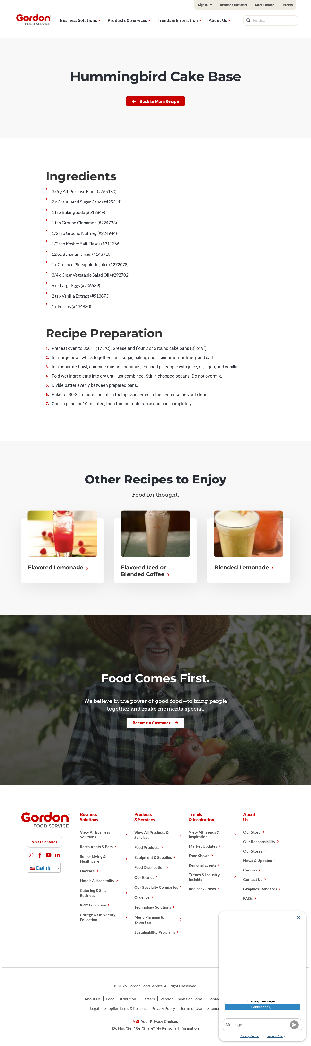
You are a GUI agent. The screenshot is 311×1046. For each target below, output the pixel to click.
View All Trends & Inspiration (204, 834)
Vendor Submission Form (181, 998)
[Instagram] (31, 855)
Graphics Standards (260, 889)
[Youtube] (48, 855)
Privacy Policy (163, 1008)
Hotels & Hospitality (97, 880)
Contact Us (252, 879)
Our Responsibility (259, 841)
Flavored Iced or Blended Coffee (143, 571)
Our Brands (144, 877)
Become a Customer (233, 5)
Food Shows (199, 855)
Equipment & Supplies (153, 857)
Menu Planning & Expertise (149, 919)
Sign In (203, 5)
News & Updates (257, 860)
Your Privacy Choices (159, 1021)
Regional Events (202, 865)
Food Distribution (149, 867)
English (42, 867)
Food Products (146, 847)
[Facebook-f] (40, 855)
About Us (218, 20)
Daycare (87, 871)
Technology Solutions (152, 907)
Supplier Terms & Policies (125, 1008)
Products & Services (127, 20)
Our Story (252, 832)
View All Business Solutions (95, 834)
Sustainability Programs (154, 932)
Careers (287, 5)
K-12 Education (93, 905)
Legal (94, 1008)
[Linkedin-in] (57, 855)
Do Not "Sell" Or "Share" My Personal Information (155, 1028)
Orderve (142, 897)
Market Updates (203, 846)
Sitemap (214, 1008)
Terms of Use (191, 1008)
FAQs (248, 898)
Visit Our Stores (44, 842)
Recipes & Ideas (202, 888)
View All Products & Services (151, 835)
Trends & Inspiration (178, 20)
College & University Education (98, 917)
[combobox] (270, 20)
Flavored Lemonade (56, 567)
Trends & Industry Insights (204, 876)
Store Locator (264, 5)
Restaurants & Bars (96, 846)
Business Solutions (78, 20)
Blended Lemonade (242, 567)
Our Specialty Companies (156, 887)
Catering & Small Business (94, 892)
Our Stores (252, 851)
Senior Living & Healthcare (93, 858)
